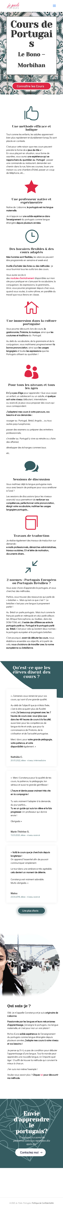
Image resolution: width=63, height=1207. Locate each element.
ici (42, 1074)
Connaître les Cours (30, 86)
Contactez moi (29, 1152)
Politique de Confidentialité (43, 1203)
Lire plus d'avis (30, 910)
